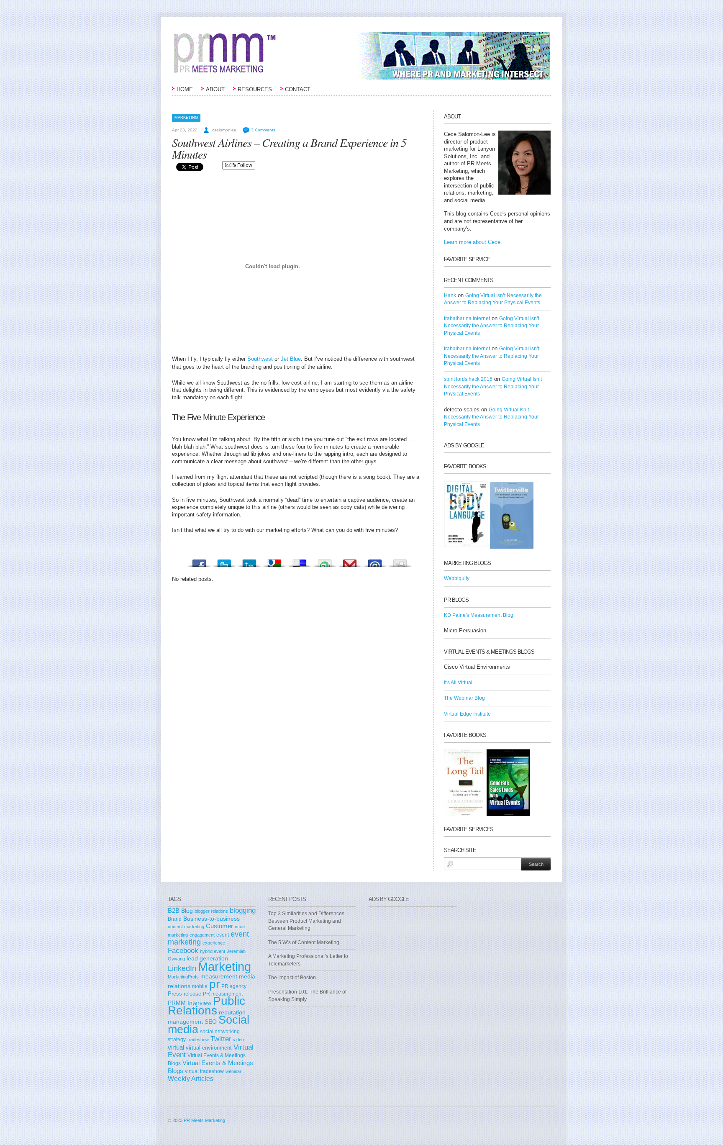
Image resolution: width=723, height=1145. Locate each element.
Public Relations (206, 1005)
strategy (177, 1039)
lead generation (207, 958)
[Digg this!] (400, 561)
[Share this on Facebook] (199, 561)
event (222, 935)
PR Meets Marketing (204, 1120)
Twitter (220, 1039)
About (215, 89)
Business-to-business (211, 919)
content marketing (186, 926)
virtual (176, 1047)
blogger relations (211, 911)
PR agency (233, 986)
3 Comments (263, 130)
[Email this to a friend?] (374, 561)
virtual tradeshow (204, 1071)
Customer (219, 926)
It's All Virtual (458, 682)
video (238, 1039)
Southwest (260, 359)
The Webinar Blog (464, 698)
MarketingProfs (183, 976)
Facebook (183, 951)
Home (185, 89)
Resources (255, 89)
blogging (243, 910)
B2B (173, 910)
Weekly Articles (190, 1078)
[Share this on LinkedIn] (249, 561)
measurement (218, 976)
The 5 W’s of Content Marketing (303, 942)
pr (214, 984)
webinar (233, 1071)
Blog (187, 911)
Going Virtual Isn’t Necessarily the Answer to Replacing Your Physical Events (491, 326)
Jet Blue (291, 359)
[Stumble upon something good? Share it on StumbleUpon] (324, 561)
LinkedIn (182, 968)
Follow (244, 165)
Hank (450, 295)
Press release (184, 994)
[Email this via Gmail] (349, 561)
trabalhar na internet (467, 318)
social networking (220, 1032)
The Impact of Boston (292, 978)
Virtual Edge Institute (467, 714)
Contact (297, 89)
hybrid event (212, 951)
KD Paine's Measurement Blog (478, 615)
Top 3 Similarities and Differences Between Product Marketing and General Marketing (306, 921)
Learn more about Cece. (473, 242)
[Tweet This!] (224, 561)
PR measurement (223, 993)
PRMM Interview (189, 1002)
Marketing (186, 118)
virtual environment (209, 1048)
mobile (200, 986)
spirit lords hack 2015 (468, 379)
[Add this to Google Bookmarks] (274, 561)
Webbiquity (456, 578)
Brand (175, 919)
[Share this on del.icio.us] (299, 561)
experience (214, 942)
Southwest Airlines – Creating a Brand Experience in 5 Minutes (289, 148)
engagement (202, 934)
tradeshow (198, 1039)
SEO (211, 1021)
